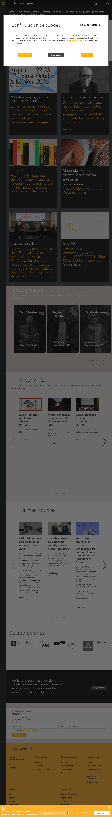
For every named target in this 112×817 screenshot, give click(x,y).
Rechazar (25, 55)
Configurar (56, 55)
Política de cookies (74, 40)
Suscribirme (101, 813)
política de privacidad (84, 813)
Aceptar (86, 55)
